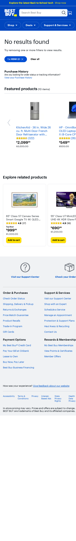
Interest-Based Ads (46, 397)
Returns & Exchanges (14, 309)
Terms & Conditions (23, 397)
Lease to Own (10, 356)
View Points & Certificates (58, 350)
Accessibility (9, 396)
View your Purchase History (18, 77)
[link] (16, 223)
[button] (12, 25)
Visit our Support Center (57, 298)
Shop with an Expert (55, 304)
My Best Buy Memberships (58, 345)
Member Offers (52, 356)
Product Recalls (11, 320)
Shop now (60, 2)
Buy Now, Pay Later (13, 361)
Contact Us (50, 331)
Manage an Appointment (58, 315)
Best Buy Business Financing (18, 367)
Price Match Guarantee (15, 315)
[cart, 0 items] (70, 13)
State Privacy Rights (58, 398)
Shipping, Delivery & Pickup (18, 304)
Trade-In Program (12, 326)
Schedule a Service (54, 309)
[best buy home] (10, 12)
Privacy (35, 396)
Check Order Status (14, 298)
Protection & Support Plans (59, 320)
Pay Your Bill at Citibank (16, 350)
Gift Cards (8, 331)
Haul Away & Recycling (56, 326)
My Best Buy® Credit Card (17, 345)
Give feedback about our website (51, 385)
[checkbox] (15, 59)
